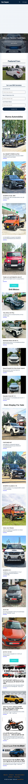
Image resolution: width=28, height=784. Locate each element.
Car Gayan (5, 2)
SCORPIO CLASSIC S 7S (10, 486)
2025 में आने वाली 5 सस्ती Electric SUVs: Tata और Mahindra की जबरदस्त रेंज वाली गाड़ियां (13, 681)
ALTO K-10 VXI (7, 652)
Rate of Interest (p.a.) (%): (8, 95)
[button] (19, 2)
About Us (6, 774)
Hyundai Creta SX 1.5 (9, 396)
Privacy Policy (17, 777)
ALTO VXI (6, 610)
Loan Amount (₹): (6, 88)
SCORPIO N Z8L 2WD (9, 195)
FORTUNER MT (7, 442)
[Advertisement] (14, 19)
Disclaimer (10, 777)
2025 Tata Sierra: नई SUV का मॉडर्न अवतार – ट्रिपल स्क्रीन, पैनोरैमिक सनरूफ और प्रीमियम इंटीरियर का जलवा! (13, 708)
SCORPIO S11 (7, 570)
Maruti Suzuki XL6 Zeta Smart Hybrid (14, 368)
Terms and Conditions (19, 774)
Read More (5, 158)
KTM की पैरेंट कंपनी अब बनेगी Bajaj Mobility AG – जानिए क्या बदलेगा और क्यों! (13, 734)
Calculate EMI (14, 109)
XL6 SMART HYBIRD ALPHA (11, 154)
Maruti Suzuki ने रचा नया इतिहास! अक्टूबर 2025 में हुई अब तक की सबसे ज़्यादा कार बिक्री (14, 760)
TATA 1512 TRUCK (8, 528)
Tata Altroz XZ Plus (8, 313)
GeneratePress (20, 779)
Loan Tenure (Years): (7, 101)
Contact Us (14, 47)
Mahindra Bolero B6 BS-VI (10, 340)
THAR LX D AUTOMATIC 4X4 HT (12, 277)
